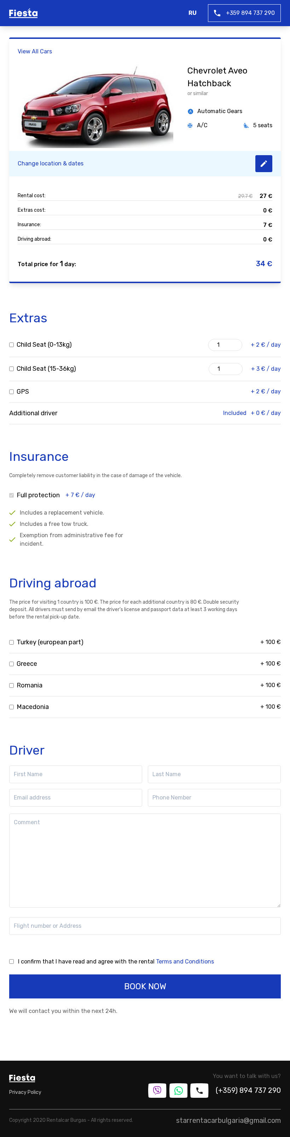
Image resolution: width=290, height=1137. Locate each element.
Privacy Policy (25, 1092)
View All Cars (35, 51)
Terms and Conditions (185, 961)
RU (192, 13)
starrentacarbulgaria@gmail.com (228, 1120)
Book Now (145, 986)
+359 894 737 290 (250, 13)
